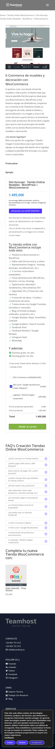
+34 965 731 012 (13, 642)
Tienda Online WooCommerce (20, 15)
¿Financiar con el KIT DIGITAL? (25, 210)
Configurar (9, 737)
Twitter (11, 670)
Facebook (12, 674)
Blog (10, 698)
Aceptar (10, 743)
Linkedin (12, 667)
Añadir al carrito (27, 426)
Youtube (12, 663)
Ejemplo (9, 172)
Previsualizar (12, 163)
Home (3, 15)
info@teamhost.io (16, 649)
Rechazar (22, 743)
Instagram (13, 677)
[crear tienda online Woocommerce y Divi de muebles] (28, 68)
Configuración (37, 743)
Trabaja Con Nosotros (18, 695)
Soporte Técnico (15, 691)
